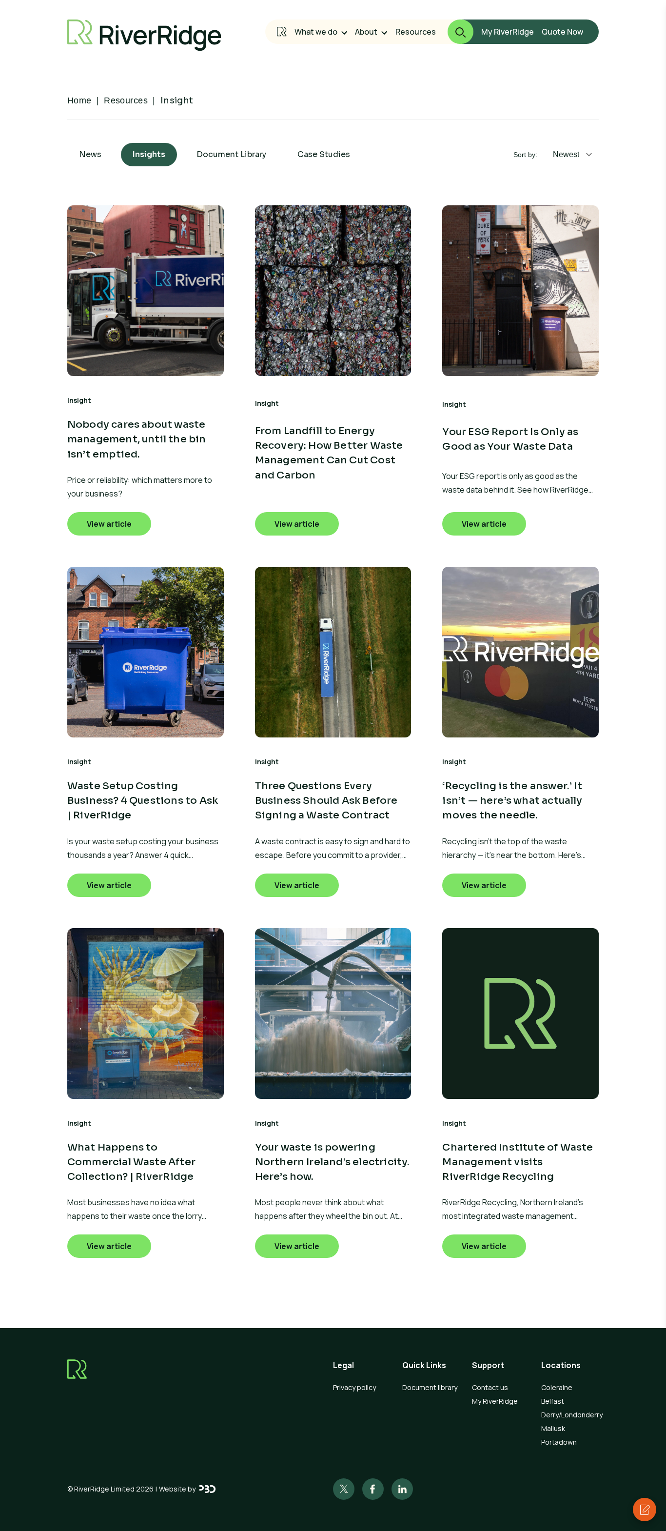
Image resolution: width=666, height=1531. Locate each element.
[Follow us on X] (343, 1489)
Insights (149, 154)
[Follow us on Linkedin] (402, 1489)
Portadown (559, 1442)
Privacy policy (354, 1387)
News (90, 154)
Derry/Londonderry (570, 1414)
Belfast (552, 1401)
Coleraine (556, 1387)
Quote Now (562, 31)
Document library (429, 1387)
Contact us (490, 1387)
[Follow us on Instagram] (373, 1489)
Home (79, 100)
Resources (415, 31)
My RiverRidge (507, 31)
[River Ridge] (144, 35)
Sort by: (525, 155)
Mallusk (553, 1428)
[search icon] (455, 32)
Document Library (231, 154)
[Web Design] (207, 1489)
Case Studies (323, 154)
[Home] (282, 31)
